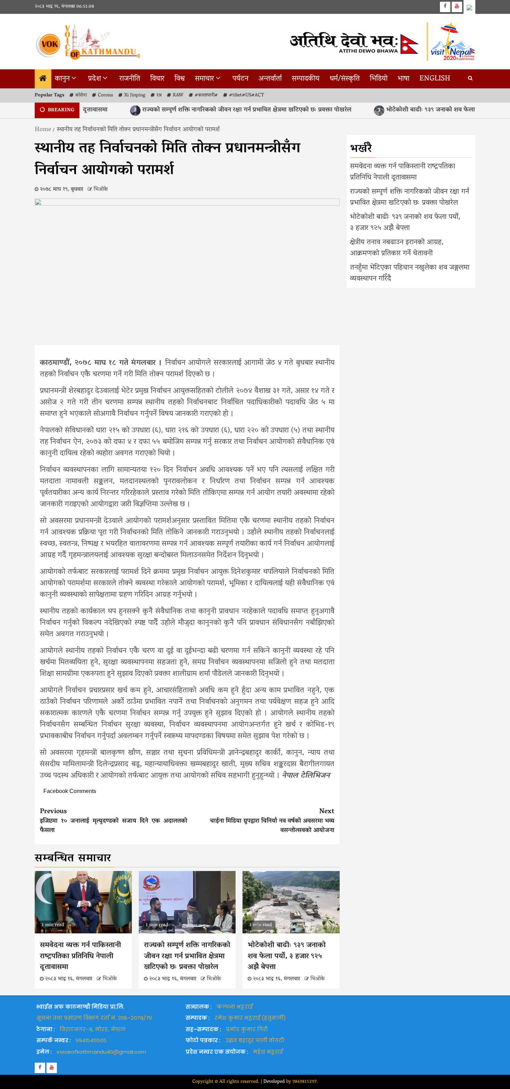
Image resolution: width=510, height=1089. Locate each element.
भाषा (403, 79)
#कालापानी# (206, 95)
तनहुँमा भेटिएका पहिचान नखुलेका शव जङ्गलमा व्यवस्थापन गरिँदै (409, 273)
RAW (178, 95)
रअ (159, 95)
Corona (105, 95)
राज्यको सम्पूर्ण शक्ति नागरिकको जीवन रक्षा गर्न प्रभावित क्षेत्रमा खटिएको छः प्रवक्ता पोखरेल (220, 110)
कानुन (62, 79)
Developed (274, 1082)
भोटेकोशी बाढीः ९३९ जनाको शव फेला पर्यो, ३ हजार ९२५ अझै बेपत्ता (287, 956)
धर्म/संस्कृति (345, 79)
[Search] (470, 79)
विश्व (180, 79)
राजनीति (129, 79)
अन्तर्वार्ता (270, 79)
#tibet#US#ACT (246, 95)
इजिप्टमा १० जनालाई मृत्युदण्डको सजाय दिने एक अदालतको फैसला (113, 821)
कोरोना (81, 95)
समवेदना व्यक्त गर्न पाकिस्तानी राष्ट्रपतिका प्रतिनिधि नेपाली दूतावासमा (80, 956)
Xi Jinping (134, 95)
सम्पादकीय (306, 79)
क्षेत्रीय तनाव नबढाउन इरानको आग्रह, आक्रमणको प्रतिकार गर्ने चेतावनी (397, 248)
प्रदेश (94, 79)
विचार (157, 79)
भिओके (101, 189)
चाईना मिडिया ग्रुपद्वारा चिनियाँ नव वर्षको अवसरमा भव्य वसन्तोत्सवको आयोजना (272, 821)
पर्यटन (240, 79)
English (434, 79)
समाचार (204, 79)
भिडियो (379, 79)
